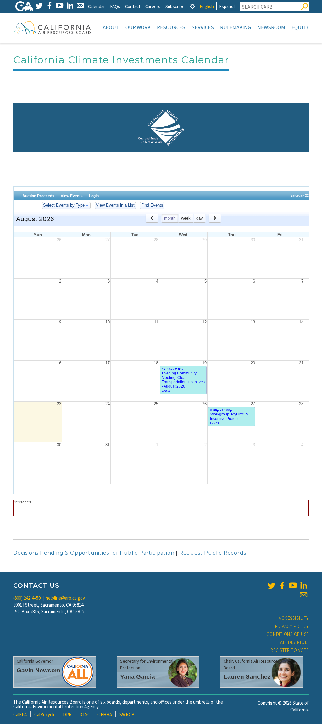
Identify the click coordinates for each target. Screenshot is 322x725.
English (207, 6)
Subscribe (175, 6)
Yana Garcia (137, 676)
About (111, 27)
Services (203, 27)
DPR (67, 714)
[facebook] (282, 585)
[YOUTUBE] (60, 5)
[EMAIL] (80, 5)
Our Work (138, 27)
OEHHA (104, 714)
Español (227, 6)
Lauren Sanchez (247, 676)
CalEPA (20, 714)
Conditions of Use (287, 634)
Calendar (96, 6)
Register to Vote (289, 650)
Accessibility (294, 618)
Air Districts (294, 642)
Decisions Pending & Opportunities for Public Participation (93, 553)
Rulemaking (235, 27)
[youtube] (293, 585)
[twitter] (271, 585)
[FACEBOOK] (49, 5)
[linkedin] (303, 585)
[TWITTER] (39, 5)
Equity (300, 27)
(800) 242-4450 (27, 598)
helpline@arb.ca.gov (65, 598)
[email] (303, 595)
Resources (171, 27)
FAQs (115, 6)
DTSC (84, 714)
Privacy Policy (292, 626)
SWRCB (127, 714)
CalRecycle (45, 714)
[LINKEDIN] (70, 5)
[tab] (192, 6)
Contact (132, 6)
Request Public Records (212, 553)
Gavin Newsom (38, 670)
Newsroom (271, 27)
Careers (152, 6)
